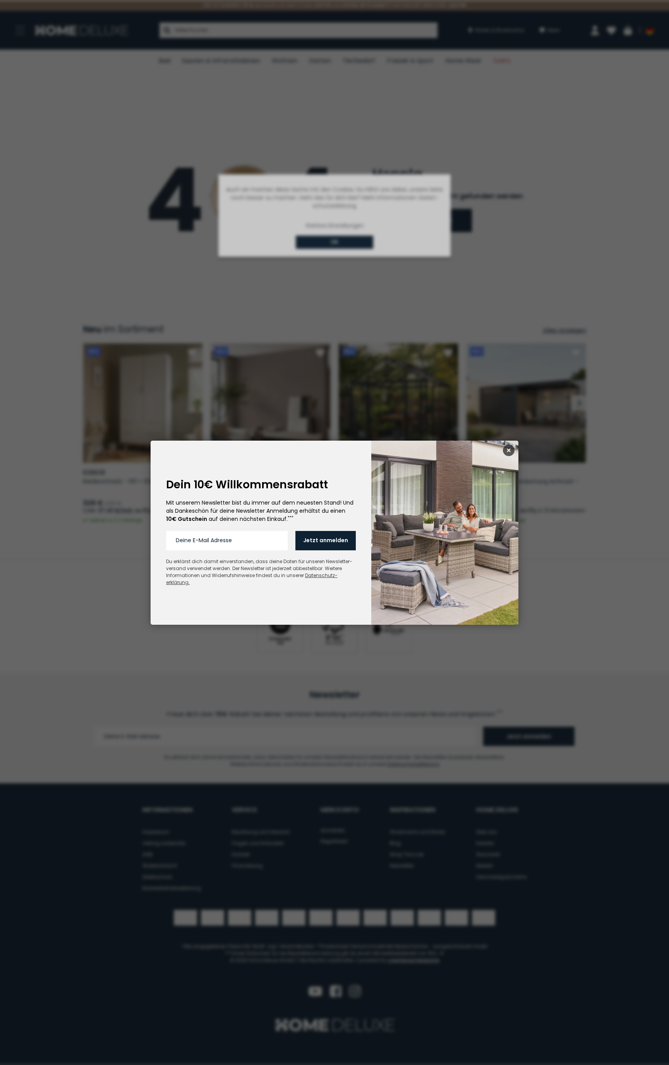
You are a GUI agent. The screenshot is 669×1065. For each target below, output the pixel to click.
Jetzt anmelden (325, 540)
